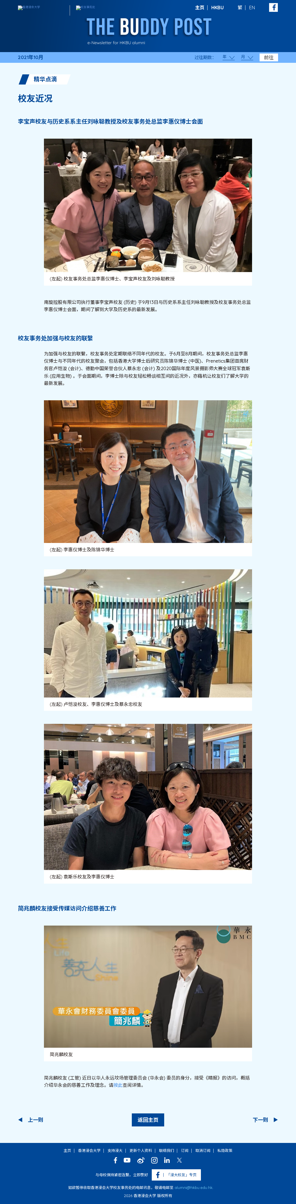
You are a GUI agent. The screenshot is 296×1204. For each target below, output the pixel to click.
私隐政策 (224, 1150)
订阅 (184, 1150)
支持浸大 (115, 1150)
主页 (199, 7)
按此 (118, 1085)
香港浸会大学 (89, 1150)
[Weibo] (141, 1160)
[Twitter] (179, 1160)
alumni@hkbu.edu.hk (193, 1187)
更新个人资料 (141, 1150)
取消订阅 (202, 1150)
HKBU (217, 7)
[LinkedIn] (167, 1160)
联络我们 (166, 1150)
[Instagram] (154, 1160)
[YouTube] (127, 1160)
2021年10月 (30, 57)
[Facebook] (115, 1160)
